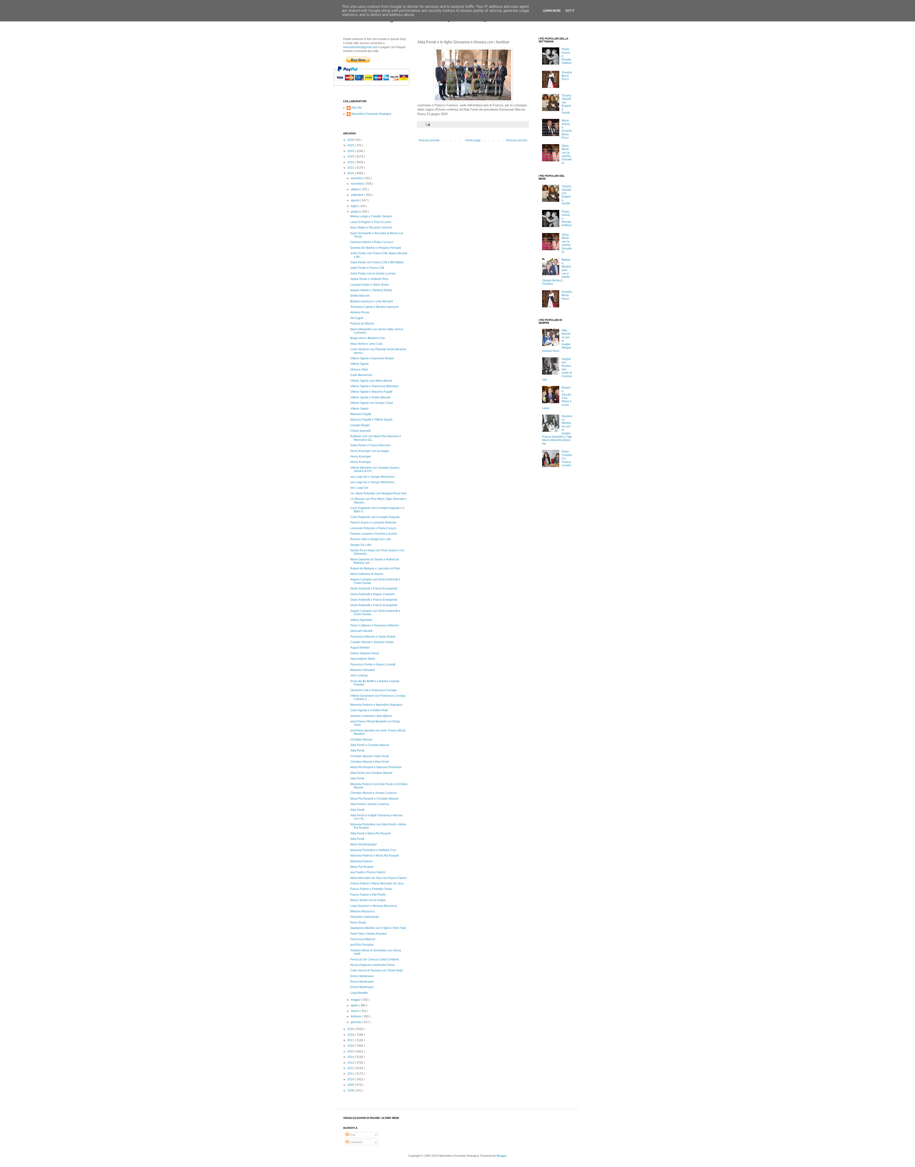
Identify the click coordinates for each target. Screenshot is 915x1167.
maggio (356, 999)
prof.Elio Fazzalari (362, 944)
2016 (351, 1045)
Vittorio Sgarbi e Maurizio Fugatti (371, 391)
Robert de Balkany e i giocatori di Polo (375, 568)
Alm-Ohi (356, 107)
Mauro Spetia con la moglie (368, 900)
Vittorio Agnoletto (361, 620)
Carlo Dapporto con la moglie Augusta (375, 517)
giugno (356, 211)
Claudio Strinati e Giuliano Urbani (372, 642)
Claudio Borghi (360, 425)
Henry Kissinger (360, 456)
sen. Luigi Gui (359, 487)
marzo (355, 1011)
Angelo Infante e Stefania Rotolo (371, 290)
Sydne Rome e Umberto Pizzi (369, 279)
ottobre (356, 189)
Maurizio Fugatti (360, 414)
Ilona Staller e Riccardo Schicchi (371, 227)
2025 (351, 145)
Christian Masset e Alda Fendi (369, 756)
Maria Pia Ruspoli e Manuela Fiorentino (376, 767)
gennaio (356, 1022)
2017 (351, 1040)
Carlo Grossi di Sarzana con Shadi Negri (376, 970)
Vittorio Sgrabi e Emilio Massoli (370, 397)
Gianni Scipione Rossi (364, 653)
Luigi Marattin (359, 992)
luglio (355, 206)
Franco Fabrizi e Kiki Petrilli (368, 894)
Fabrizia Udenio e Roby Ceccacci (372, 242)
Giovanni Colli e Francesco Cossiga (373, 690)
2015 (351, 1051)
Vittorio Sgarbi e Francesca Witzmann (374, 386)
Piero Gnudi (358, 922)
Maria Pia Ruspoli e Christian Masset (374, 798)
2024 (351, 151)
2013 (351, 1062)
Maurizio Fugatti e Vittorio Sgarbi (371, 419)
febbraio (356, 1016)
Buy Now (358, 60)
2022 (351, 162)
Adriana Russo (360, 312)
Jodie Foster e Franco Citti (367, 267)
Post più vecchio (516, 140)
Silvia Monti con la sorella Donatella (567, 154)
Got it (569, 10)
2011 (351, 1073)
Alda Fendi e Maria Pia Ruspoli (370, 833)
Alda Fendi (357, 750)
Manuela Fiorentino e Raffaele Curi (373, 850)
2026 (351, 140)
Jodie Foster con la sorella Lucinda (373, 273)
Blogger (502, 1155)
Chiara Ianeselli (360, 430)
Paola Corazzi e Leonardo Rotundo (373, 522)
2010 (351, 1079)
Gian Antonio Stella (362, 658)
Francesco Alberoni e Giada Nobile (373, 636)
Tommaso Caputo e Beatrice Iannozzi (374, 307)
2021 (351, 167)
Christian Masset (361, 739)
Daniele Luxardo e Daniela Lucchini (373, 533)
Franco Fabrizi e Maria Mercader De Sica (376, 883)
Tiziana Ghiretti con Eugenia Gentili (566, 104)
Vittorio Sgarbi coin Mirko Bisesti (371, 380)
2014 (351, 1057)
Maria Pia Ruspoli (361, 866)
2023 (351, 156)
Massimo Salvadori (362, 670)
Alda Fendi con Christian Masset (371, 773)
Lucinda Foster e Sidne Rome (369, 284)
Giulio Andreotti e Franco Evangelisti (373, 588)
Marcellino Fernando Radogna (371, 114)
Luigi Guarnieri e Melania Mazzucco (373, 906)
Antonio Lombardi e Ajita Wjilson (371, 716)
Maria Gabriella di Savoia (366, 574)
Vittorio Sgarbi (359, 363)
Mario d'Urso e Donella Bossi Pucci (567, 129)
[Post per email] (428, 124)
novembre (358, 183)
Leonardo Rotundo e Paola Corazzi (373, 528)
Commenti (356, 1142)
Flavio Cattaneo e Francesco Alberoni (374, 625)
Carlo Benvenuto (361, 375)
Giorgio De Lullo (360, 545)
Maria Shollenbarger (363, 844)
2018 (351, 1034)
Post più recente (429, 140)
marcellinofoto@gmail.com (360, 47)
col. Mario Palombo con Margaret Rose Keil (378, 493)
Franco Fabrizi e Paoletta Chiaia (371, 889)
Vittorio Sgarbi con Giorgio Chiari (371, 403)
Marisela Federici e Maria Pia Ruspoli (374, 855)
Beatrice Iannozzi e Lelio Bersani (371, 301)
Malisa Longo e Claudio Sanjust (371, 216)
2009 (351, 1084)
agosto (355, 200)
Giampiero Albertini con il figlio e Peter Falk (378, 928)
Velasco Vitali (359, 369)
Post (352, 1135)
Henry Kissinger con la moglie (369, 451)
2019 (351, 1029)
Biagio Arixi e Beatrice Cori (367, 338)
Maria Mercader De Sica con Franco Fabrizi (378, 878)
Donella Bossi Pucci (567, 76)
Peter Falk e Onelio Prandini (368, 933)
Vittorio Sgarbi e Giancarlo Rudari (372, 358)
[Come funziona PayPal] (378, 88)
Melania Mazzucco (362, 911)
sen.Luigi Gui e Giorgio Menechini (372, 476)
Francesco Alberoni (362, 939)
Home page (473, 140)
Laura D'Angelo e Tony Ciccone (370, 222)
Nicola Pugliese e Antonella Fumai (372, 965)
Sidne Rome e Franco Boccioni (370, 445)
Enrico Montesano (362, 976)
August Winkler (360, 647)
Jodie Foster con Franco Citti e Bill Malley (377, 262)
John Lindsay (359, 675)
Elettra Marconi (360, 295)
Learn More (552, 10)
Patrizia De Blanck (362, 323)
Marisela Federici (361, 861)
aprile (355, 1005)
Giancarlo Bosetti (361, 631)
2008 (351, 1090)
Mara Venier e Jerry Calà (366, 343)
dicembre (357, 178)
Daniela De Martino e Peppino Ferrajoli (375, 247)
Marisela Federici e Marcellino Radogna (376, 704)
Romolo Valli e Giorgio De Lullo (370, 539)
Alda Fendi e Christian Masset (369, 745)
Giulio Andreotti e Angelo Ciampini (372, 594)
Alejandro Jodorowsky (364, 916)
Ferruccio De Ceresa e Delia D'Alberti (374, 959)
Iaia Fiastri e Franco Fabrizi (367, 872)
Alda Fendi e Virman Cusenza (369, 804)
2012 (351, 1068)
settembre (357, 195)
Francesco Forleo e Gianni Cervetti (372, 664)
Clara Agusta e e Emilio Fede (369, 710)
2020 (351, 173)
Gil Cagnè (356, 318)
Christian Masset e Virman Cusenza (373, 793)
